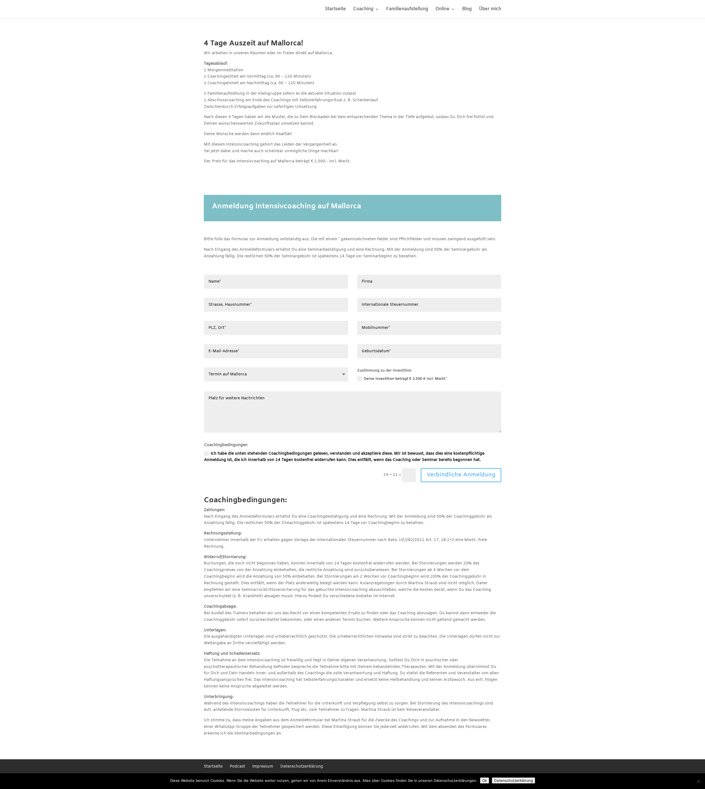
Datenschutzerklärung (301, 766)
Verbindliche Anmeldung (461, 475)
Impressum (262, 766)
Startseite (335, 9)
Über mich (490, 9)
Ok (484, 780)
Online (442, 9)
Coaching (363, 9)
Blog (467, 9)
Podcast (237, 766)
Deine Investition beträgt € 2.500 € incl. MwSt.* (405, 378)
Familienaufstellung (407, 9)
